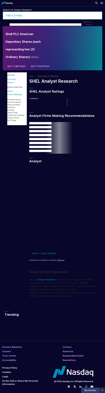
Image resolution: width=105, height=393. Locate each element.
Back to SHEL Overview (44, 253)
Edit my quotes (89, 23)
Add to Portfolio (40, 66)
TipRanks (60, 260)
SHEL (32, 76)
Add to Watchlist (16, 66)
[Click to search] (98, 15)
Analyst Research (46, 279)
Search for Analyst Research (17, 9)
